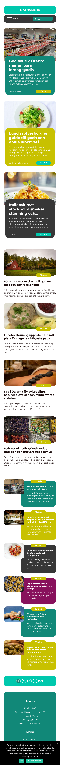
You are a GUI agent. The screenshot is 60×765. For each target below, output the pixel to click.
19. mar (43, 442)
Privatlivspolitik (34, 761)
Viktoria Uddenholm (19, 163)
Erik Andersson (16, 91)
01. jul (43, 91)
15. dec (38, 609)
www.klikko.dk (33, 723)
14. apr (43, 328)
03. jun (43, 162)
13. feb (38, 481)
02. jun (43, 234)
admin (12, 234)
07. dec (38, 642)
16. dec (38, 578)
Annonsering (30, 739)
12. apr (43, 385)
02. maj (43, 275)
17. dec (38, 545)
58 (40, 681)
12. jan (38, 512)
